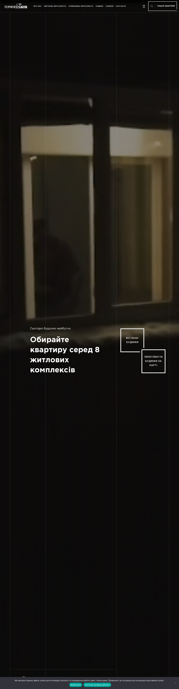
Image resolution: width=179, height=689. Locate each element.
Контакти (121, 6)
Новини (99, 6)
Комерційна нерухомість (81, 6)
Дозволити (76, 685)
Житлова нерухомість (55, 6)
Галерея (110, 6)
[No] (175, 683)
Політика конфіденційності (97, 685)
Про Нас (38, 6)
